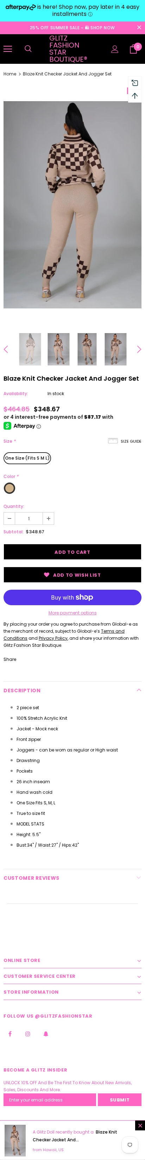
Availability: (16, 394)
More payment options (73, 613)
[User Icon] (115, 49)
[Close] (140, 1125)
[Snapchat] (45, 1033)
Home (10, 74)
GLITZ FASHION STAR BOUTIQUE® (68, 49)
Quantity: (14, 506)
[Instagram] (27, 1033)
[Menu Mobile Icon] (8, 49)
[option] (72, 204)
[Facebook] (10, 1033)
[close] (139, 27)
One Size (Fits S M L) (27, 458)
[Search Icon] (28, 49)
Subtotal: (14, 532)
